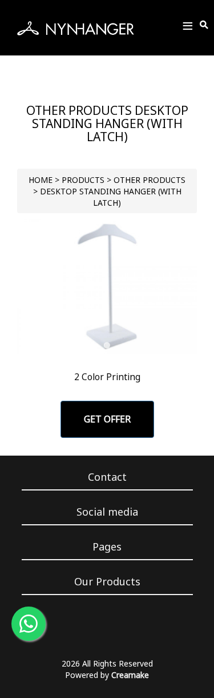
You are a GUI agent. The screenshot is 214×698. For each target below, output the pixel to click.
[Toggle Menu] (188, 27)
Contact (107, 477)
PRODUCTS (83, 179)
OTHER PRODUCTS (149, 179)
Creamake (130, 674)
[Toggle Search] (205, 25)
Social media (107, 511)
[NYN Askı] (75, 28)
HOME (41, 179)
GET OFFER (107, 419)
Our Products (107, 581)
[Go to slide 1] (107, 345)
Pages (107, 546)
